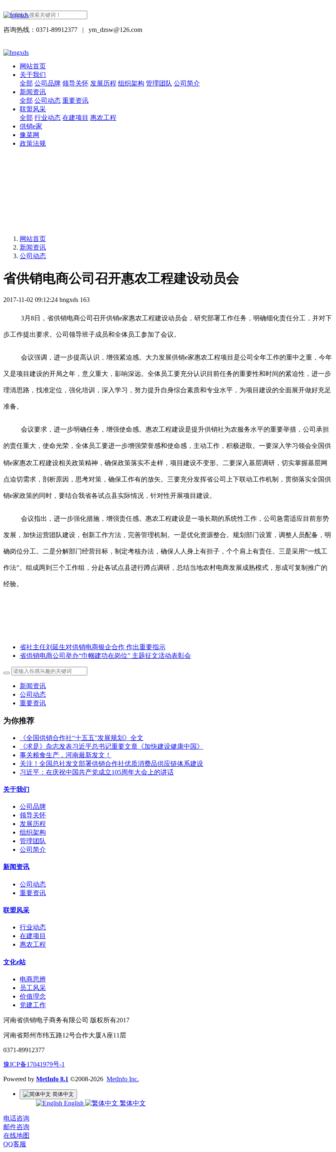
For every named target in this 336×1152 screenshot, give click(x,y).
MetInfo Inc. (123, 1079)
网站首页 (33, 66)
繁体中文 (132, 1103)
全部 (26, 83)
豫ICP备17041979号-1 (34, 1064)
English (73, 1103)
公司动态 (33, 255)
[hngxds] (168, 15)
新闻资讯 (33, 247)
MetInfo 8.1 (52, 1079)
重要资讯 (33, 703)
